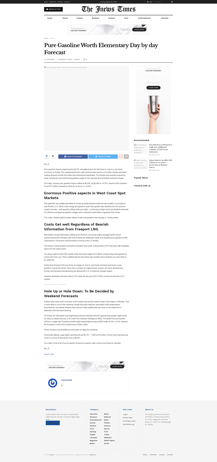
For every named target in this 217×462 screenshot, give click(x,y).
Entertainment (144, 18)
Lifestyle (164, 18)
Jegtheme (92, 455)
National (107, 417)
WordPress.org (128, 424)
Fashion (93, 426)
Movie (92, 443)
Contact (67, 2)
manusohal (50, 59)
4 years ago (155, 170)
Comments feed (129, 421)
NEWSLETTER (54, 9)
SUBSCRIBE (53, 423)
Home (49, 18)
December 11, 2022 (65, 59)
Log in (125, 414)
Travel (106, 434)
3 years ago (155, 155)
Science (111, 18)
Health (92, 434)
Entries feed (127, 417)
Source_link (49, 354)
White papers (109, 440)
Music (106, 414)
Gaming (93, 432)
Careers (60, 2)
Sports (107, 429)
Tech (126, 18)
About (46, 2)
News (106, 420)
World (65, 18)
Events (52, 38)
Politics (80, 18)
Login (150, 2)
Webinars (108, 437)
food (92, 429)
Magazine (93, 440)
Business (95, 18)
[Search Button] (171, 2)
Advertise (53, 2)
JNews (52, 455)
